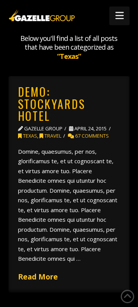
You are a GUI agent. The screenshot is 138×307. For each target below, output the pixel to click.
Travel (52, 135)
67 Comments (91, 135)
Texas (29, 135)
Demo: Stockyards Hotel (51, 103)
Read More (38, 276)
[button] (119, 15)
